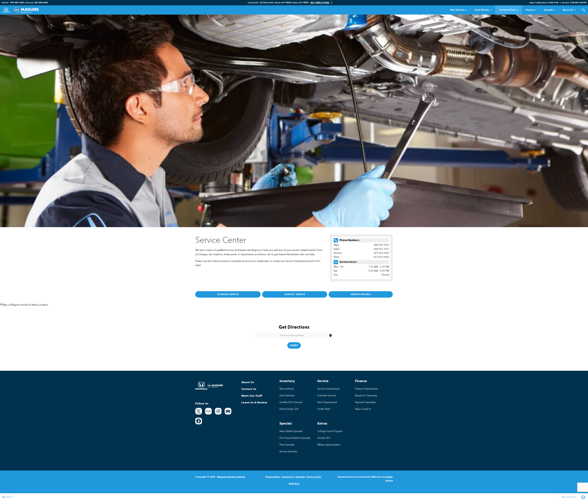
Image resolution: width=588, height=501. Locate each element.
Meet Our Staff (251, 395)
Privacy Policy (273, 477)
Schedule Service (326, 395)
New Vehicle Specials (291, 431)
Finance (530, 10)
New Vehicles (457, 10)
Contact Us (248, 389)
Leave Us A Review (254, 402)
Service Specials (288, 451)
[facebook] (198, 421)
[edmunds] (228, 411)
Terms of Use (313, 477)
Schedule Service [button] (228, 294)
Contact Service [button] (294, 294)
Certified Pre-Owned (290, 402)
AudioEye (294, 484)
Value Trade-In (363, 409)
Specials (548, 10)
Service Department (328, 389)
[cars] (208, 411)
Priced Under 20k (289, 409)
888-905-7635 (381, 245)
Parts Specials (286, 445)
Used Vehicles (481, 10)
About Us (568, 10)
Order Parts (323, 409)
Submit (294, 345)
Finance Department (366, 389)
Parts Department (327, 402)
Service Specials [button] (361, 294)
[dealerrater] (218, 411)
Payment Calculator (365, 402)
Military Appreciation (328, 445)
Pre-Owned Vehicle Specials (294, 438)
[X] (198, 411)
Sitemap (300, 477)
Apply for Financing (366, 395)
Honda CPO (324, 438)
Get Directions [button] (320, 3)
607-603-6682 (381, 253)
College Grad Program (329, 431)
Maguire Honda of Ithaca (231, 477)
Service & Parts (507, 10)
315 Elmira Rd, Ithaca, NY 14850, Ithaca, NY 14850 (284, 3)
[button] (583, 10)
